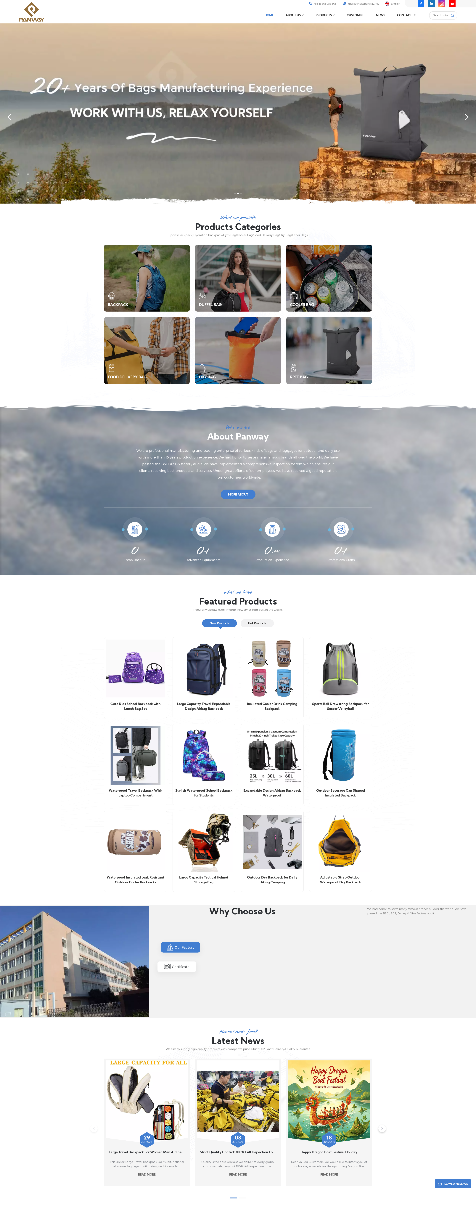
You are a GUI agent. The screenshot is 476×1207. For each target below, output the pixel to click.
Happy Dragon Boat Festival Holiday (329, 1152)
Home (269, 15)
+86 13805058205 (325, 3)
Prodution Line (257, 1000)
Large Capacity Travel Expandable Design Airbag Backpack (204, 706)
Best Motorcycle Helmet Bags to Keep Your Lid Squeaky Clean (420, 1152)
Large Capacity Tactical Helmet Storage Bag (203, 880)
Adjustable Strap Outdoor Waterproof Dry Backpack (340, 880)
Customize (355, 15)
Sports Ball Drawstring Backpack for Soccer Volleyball (340, 706)
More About (238, 494)
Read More (147, 1174)
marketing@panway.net (363, 3)
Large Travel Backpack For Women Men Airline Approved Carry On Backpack (147, 1152)
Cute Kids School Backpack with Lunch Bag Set (135, 706)
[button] (235, 193)
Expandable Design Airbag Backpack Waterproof (272, 793)
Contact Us (406, 15)
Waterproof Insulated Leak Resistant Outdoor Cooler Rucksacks (135, 880)
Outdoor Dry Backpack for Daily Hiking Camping (272, 880)
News (380, 15)
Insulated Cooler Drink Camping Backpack (272, 706)
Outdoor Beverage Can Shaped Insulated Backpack (340, 793)
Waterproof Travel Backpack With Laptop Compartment (135, 793)
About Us (293, 15)
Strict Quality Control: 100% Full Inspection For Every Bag (238, 1152)
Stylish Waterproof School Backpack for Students (203, 793)
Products (324, 15)
